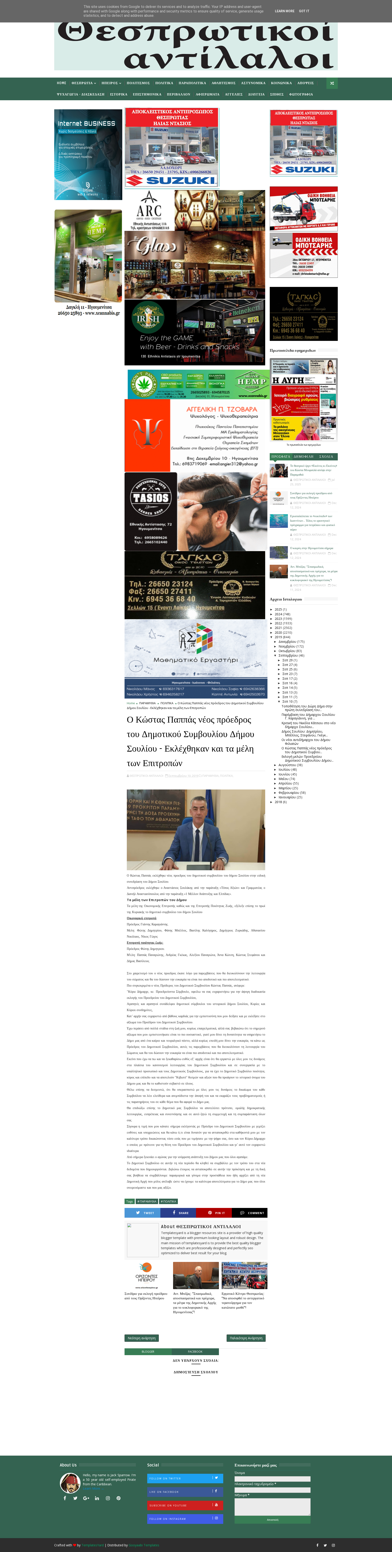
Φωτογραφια (301, 94)
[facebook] (64, 1498)
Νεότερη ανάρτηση (142, 1338)
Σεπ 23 (288, 674)
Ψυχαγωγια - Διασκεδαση (81, 94)
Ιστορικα (118, 94)
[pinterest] (118, 1498)
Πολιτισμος (138, 83)
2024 (279, 614)
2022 (279, 623)
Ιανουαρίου (288, 797)
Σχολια (326, 457)
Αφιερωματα (208, 94)
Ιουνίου (285, 774)
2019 (279, 637)
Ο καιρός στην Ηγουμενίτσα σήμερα (311, 548)
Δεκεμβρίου (288, 641)
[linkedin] (97, 1498)
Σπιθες (277, 94)
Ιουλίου (285, 769)
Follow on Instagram (167, 1518)
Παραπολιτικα (192, 83)
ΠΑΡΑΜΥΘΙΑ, (210, 776)
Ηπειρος (110, 83)
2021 (279, 628)
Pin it (220, 1213)
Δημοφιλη (304, 457)
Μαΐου (284, 779)
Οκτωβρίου (287, 651)
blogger (148, 1352)
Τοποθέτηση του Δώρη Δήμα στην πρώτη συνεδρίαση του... (307, 708)
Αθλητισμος (224, 83)
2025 (279, 609)
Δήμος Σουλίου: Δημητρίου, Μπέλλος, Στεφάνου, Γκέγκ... (305, 733)
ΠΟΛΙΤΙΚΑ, (226, 776)
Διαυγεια (256, 94)
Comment (256, 1213)
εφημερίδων (314, 444)
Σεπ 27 (288, 664)
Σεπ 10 (288, 701)
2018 (279, 802)
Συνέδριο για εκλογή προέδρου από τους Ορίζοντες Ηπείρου (146, 1296)
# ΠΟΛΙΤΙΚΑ (168, 1201)
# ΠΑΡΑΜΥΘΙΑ (146, 1201)
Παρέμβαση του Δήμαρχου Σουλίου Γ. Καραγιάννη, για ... (308, 716)
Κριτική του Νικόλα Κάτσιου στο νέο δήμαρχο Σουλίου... (309, 725)
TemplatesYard (92, 1545)
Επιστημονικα (147, 94)
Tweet (149, 1213)
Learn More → (93, 1488)
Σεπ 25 (288, 669)
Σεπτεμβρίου (289, 655)
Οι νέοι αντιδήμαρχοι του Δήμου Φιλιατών (306, 742)
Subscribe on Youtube (168, 1505)
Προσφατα (281, 457)
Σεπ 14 (288, 687)
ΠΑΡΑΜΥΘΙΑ (147, 703)
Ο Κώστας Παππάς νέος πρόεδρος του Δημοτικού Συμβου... (307, 750)
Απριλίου (286, 783)
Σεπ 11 (288, 697)
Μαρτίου (285, 788)
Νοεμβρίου (287, 646)
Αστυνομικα (253, 83)
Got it (304, 11)
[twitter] (75, 1498)
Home (61, 83)
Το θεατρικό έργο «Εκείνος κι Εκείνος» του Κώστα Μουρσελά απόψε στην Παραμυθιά (313, 470)
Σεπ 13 (288, 692)
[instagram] (108, 1498)
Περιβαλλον (178, 94)
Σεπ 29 (288, 660)
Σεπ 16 (288, 683)
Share (184, 1213)
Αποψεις (305, 83)
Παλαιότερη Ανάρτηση (246, 1338)
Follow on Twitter (165, 1478)
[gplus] (86, 1498)
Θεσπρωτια (82, 83)
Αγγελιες (234, 94)
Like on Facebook (164, 1491)
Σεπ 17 (288, 678)
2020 (279, 632)
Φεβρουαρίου (289, 792)
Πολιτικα (164, 83)
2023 (279, 618)
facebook (195, 1352)
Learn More (284, 11)
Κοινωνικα (281, 83)
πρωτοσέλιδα (297, 444)
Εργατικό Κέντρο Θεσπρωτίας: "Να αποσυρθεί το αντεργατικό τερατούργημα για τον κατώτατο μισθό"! (243, 1301)
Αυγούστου (288, 765)
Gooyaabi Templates (144, 1545)
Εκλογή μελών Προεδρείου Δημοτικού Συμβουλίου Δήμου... (307, 758)
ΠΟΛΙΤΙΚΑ (167, 703)
